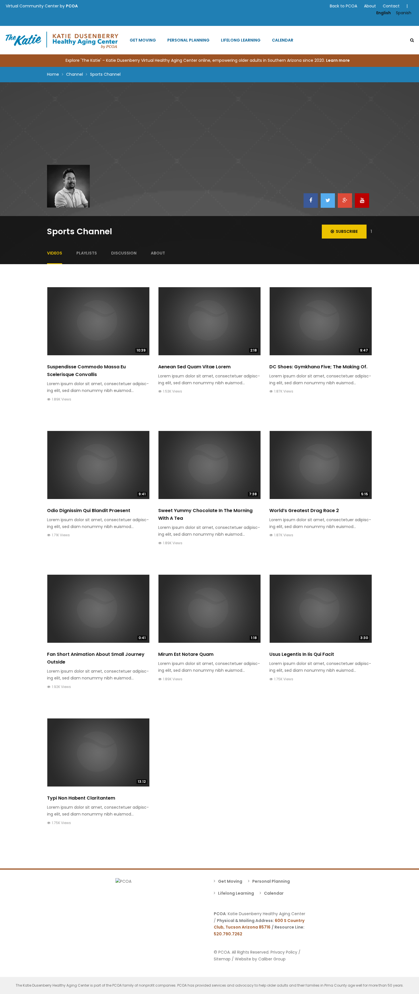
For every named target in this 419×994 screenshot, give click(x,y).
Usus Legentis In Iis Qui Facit (301, 654)
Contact (391, 6)
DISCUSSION (124, 253)
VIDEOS (54, 253)
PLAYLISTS (86, 253)
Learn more (338, 60)
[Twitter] (328, 200)
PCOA (72, 6)
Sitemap (222, 959)
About (370, 6)
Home (53, 74)
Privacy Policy (283, 952)
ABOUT (158, 253)
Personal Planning (188, 40)
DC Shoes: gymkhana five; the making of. (318, 366)
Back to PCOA (343, 6)
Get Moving (143, 40)
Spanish (403, 13)
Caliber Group (272, 959)
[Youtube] (362, 200)
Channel (74, 74)
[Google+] (345, 200)
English (383, 13)
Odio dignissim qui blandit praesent (88, 510)
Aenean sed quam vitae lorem (194, 366)
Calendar (282, 40)
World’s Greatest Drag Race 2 (304, 510)
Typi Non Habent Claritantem (81, 798)
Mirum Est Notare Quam (185, 654)
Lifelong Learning (241, 40)
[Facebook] (311, 200)
